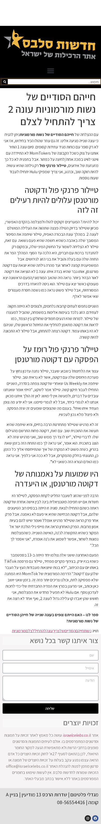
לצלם (30, 631)
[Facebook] (95, 818)
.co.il (77, 735)
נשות (87, 631)
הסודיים (70, 631)
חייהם (80, 631)
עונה (49, 631)
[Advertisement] (50, 13)
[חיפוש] (5, 81)
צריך (56, 631)
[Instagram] (88, 818)
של (62, 631)
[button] (50, 71)
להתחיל (40, 631)
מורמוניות (19, 631)
